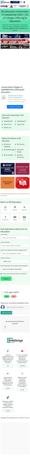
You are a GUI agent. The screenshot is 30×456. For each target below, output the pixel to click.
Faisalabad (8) (8, 121)
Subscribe (22, 366)
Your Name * (4, 234)
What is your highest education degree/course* (14, 250)
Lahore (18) (20, 124)
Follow (8, 388)
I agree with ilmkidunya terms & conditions (14, 273)
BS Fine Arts (20, 144)
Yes (7, 296)
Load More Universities (15, 107)
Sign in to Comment (7, 313)
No (14, 296)
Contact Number (5, 242)
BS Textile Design (9, 150)
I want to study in (5, 258)
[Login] (24, 2)
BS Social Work (8, 155)
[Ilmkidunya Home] (5, 2)
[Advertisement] (15, 66)
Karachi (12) (7, 124)
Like (8, 366)
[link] (15, 2)
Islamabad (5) (21, 121)
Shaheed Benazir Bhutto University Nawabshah (15, 96)
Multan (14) (7, 128)
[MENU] (28, 2)
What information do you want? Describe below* (14, 266)
